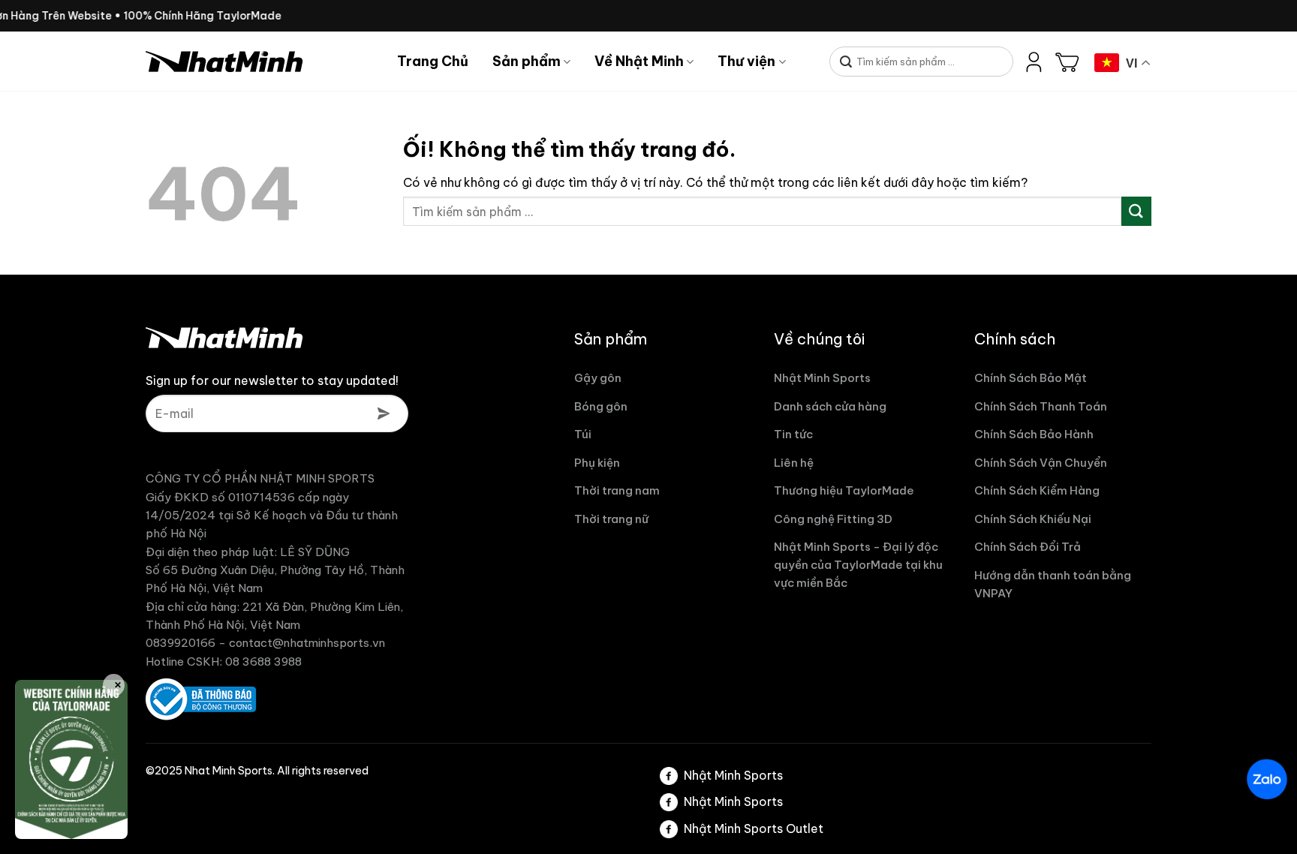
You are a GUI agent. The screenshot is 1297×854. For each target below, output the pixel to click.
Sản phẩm (526, 61)
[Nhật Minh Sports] (260, 61)
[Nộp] (846, 62)
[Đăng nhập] (1034, 62)
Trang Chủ (432, 61)
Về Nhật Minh (639, 61)
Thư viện (746, 61)
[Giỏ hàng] (1067, 61)
